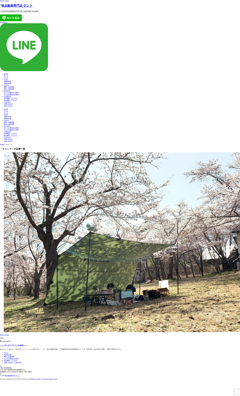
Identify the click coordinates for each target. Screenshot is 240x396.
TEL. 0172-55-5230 (6, 368)
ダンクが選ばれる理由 (11, 358)
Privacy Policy (36, 379)
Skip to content (4, 1)
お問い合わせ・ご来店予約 (13, 362)
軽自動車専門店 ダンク (12, 375)
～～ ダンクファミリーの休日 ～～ (14, 345)
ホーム (6, 352)
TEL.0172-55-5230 (20, 11)
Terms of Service (49, 379)
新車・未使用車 (9, 356)
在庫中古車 (7, 354)
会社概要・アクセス (10, 360)
